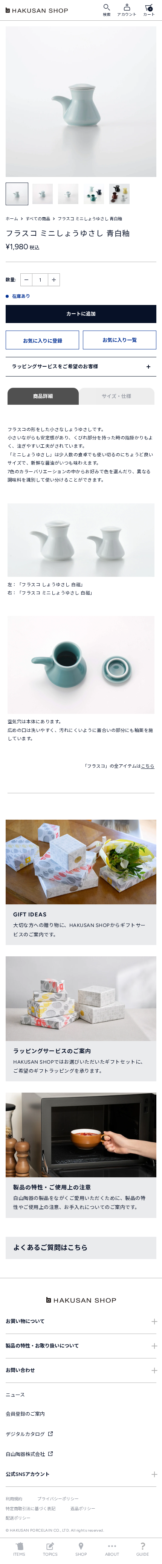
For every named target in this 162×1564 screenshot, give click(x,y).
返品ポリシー (82, 1508)
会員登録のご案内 (25, 1414)
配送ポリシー (18, 1518)
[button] (42, 340)
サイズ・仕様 (116, 396)
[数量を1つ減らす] (26, 280)
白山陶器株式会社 (26, 1454)
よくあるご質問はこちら (50, 1248)
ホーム (12, 218)
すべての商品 (38, 218)
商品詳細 (43, 396)
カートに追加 (81, 314)
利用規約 (14, 1499)
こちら (147, 766)
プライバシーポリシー (58, 1499)
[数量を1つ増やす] (54, 280)
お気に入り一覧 (119, 340)
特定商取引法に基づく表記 (30, 1508)
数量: (11, 279)
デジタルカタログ (26, 1434)
